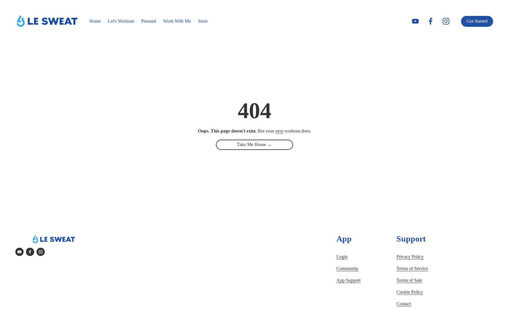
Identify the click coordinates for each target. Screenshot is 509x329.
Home (95, 21)
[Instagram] (446, 21)
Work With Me (177, 21)
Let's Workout (121, 21)
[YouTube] (415, 21)
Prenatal (148, 21)
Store (203, 21)
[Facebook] (431, 21)
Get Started (477, 21)
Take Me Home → (254, 144)
